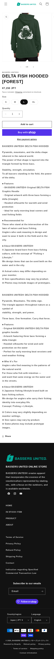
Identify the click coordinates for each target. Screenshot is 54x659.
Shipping (18, 92)
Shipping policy (37, 648)
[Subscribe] (42, 591)
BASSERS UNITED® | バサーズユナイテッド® (30, 640)
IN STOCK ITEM (14, 512)
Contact (10, 563)
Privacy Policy (13, 543)
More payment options (27, 139)
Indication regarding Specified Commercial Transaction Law (22, 571)
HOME (9, 505)
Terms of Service (14, 537)
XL (35, 103)
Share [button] (8, 436)
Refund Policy (13, 550)
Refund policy (30, 644)
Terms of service (20, 648)
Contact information (28, 653)
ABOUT (9, 525)
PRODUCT (11, 518)
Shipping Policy (14, 556)
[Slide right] (33, 67)
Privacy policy (44, 644)
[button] (6, 4)
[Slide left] (21, 67)
